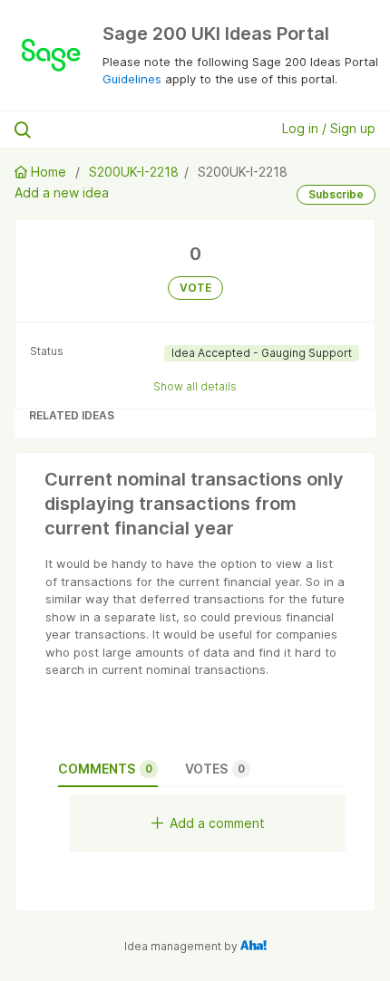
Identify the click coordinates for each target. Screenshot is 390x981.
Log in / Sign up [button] (328, 128)
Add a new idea (62, 192)
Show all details (195, 386)
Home (48, 171)
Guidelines (131, 79)
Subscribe (336, 194)
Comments (105, 768)
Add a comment (217, 823)
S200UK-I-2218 (134, 171)
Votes (215, 768)
